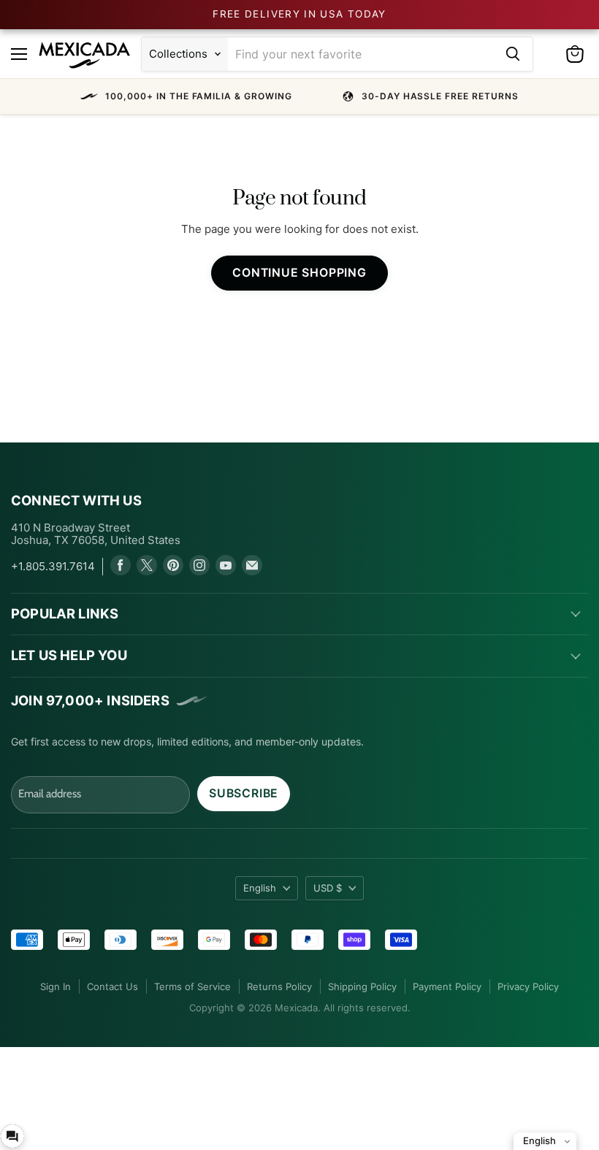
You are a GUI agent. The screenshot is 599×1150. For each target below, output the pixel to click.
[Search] (513, 54)
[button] (299, 96)
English (259, 888)
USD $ (327, 888)
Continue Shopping (299, 273)
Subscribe (243, 793)
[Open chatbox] (12, 1136)
